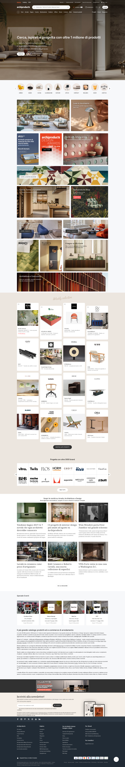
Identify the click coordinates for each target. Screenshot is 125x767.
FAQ (18, 736)
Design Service (96, 2)
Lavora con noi (20, 740)
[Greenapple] (45, 480)
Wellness (72, 639)
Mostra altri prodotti (62, 447)
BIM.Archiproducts (44, 749)
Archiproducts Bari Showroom (24, 744)
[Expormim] (68, 480)
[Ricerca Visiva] (68, 7)
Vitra (99, 641)
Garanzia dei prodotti (67, 744)
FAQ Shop (64, 753)
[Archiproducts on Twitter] (29, 719)
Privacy (65, 762)
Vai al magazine (62, 585)
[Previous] (15, 88)
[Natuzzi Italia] (79, 480)
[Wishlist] (96, 7)
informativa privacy (43, 712)
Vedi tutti (62, 490)
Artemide (19, 643)
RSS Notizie (93, 762)
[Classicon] (102, 469)
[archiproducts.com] (23, 7)
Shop (63, 736)
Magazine (42, 736)
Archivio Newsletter (44, 742)
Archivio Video (43, 746)
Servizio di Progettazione (68, 731)
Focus (41, 740)
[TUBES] (51, 255)
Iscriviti (58, 705)
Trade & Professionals (86, 2)
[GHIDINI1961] (91, 480)
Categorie (42, 729)
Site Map (106, 762)
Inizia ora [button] (21, 54)
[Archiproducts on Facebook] (18, 719)
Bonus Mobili (65, 740)
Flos (105, 641)
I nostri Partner (20, 733)
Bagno (47, 639)
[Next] (109, 88)
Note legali (64, 751)
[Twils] (34, 469)
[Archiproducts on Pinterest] (25, 719)
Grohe (76, 663)
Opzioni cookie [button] (71, 762)
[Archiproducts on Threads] (32, 719)
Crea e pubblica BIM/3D (90, 731)
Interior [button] (19, 2)
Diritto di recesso (66, 746)
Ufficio (59, 639)
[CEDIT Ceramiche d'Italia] (68, 469)
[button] (62, 2)
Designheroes (43, 753)
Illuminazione (39, 639)
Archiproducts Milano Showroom (24, 742)
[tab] (107, 2)
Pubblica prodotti (69, 2)
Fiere (41, 738)
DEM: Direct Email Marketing (91, 733)
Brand (41, 731)
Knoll (102, 641)
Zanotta (24, 643)
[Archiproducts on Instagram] (21, 719)
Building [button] (25, 2)
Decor (68, 639)
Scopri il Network (21, 731)
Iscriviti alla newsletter (22, 749)
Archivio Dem (43, 744)
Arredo (33, 639)
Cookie (76, 762)
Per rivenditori (78, 2)
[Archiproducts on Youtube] (36, 719)
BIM (29, 2)
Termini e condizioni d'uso (84, 762)
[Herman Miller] (57, 480)
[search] (34, 7)
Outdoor (53, 639)
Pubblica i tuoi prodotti (90, 729)
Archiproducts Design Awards (24, 746)
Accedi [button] (105, 7)
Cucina (64, 639)
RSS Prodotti (100, 762)
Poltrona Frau (59, 645)
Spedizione (65, 742)
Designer (42, 733)
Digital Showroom (89, 743)
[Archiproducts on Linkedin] (39, 719)
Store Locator (65, 738)
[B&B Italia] (22, 480)
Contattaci (19, 738)
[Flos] (45, 469)
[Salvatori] (91, 469)
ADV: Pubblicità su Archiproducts (93, 736)
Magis (18, 647)
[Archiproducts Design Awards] (51, 149)
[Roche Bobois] (34, 480)
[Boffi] (102, 480)
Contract (78, 639)
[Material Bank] (28, 149)
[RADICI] (28, 255)
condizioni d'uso (34, 712)
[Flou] (79, 469)
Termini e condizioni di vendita (69, 749)
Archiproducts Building (45, 751)
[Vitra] (22, 469)
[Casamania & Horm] (57, 469)
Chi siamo (19, 729)
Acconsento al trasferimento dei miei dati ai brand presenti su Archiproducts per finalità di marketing (36, 709)
